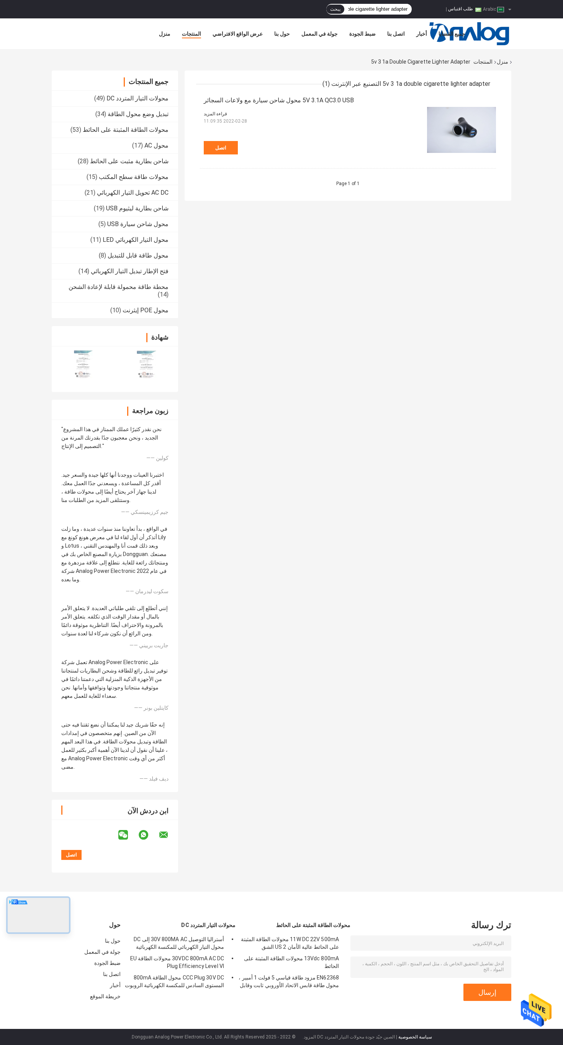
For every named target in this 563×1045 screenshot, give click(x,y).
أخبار (421, 34)
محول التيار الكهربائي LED (136, 239)
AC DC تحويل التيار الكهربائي (133, 192)
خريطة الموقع (105, 996)
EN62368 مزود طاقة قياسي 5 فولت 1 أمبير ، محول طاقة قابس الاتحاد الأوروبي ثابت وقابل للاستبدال (289, 982)
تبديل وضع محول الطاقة (138, 114)
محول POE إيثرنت (146, 310)
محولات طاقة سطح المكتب (134, 176)
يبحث (335, 9)
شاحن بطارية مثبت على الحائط (129, 161)
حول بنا (282, 34)
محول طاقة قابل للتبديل (138, 255)
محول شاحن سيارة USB (138, 224)
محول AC (156, 145)
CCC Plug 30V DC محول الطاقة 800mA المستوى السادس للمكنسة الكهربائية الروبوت (174, 981)
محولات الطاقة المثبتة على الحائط (126, 129)
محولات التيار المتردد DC (137, 98)
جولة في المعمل (319, 34)
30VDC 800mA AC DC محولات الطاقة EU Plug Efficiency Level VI (177, 962)
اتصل (220, 148)
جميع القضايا (452, 34)
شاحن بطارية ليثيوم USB (137, 208)
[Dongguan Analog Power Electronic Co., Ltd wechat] (127, 835)
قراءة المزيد (215, 113)
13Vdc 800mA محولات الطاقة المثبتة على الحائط (291, 962)
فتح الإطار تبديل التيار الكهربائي (130, 271)
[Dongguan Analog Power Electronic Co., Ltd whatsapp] (148, 835)
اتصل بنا (396, 34)
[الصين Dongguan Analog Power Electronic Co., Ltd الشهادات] (83, 364)
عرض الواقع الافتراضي (238, 34)
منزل (164, 34)
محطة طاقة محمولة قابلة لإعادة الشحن (119, 286)
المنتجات (191, 34)
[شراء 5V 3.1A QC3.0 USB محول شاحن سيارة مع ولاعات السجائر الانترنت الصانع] (461, 129)
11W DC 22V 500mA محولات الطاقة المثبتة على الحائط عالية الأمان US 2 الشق (290, 943)
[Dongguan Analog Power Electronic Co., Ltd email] (168, 835)
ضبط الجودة (362, 34)
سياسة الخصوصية (415, 1037)
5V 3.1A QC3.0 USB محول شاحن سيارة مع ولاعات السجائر (279, 100)
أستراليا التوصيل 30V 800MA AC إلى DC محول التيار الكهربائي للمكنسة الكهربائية (179, 943)
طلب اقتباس (460, 8)
